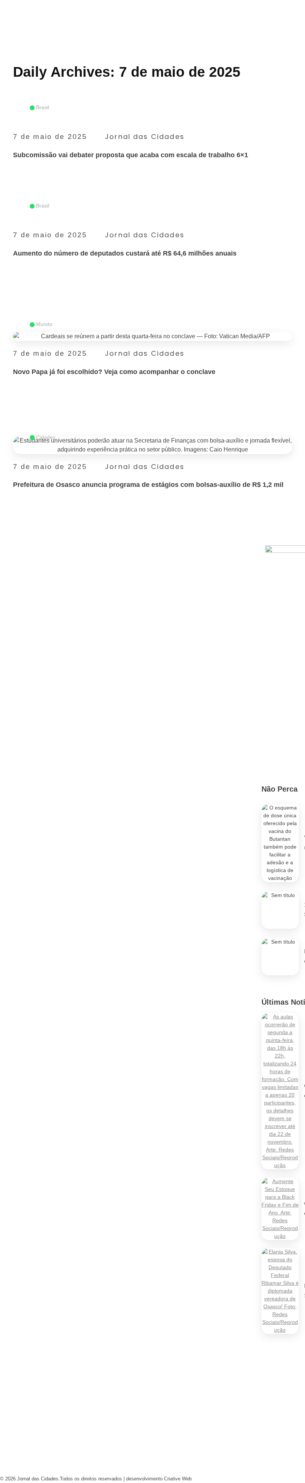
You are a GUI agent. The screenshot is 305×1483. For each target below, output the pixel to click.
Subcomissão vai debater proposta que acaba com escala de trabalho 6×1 (130, 155)
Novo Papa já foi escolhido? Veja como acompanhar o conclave (114, 371)
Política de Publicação (173, 1465)
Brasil (42, 107)
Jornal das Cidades (144, 136)
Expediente (97, 1429)
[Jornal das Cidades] (8, 4)
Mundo (44, 324)
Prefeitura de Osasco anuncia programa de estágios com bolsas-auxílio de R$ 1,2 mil (148, 484)
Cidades (45, 437)
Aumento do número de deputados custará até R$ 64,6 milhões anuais (125, 253)
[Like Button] (288, 174)
